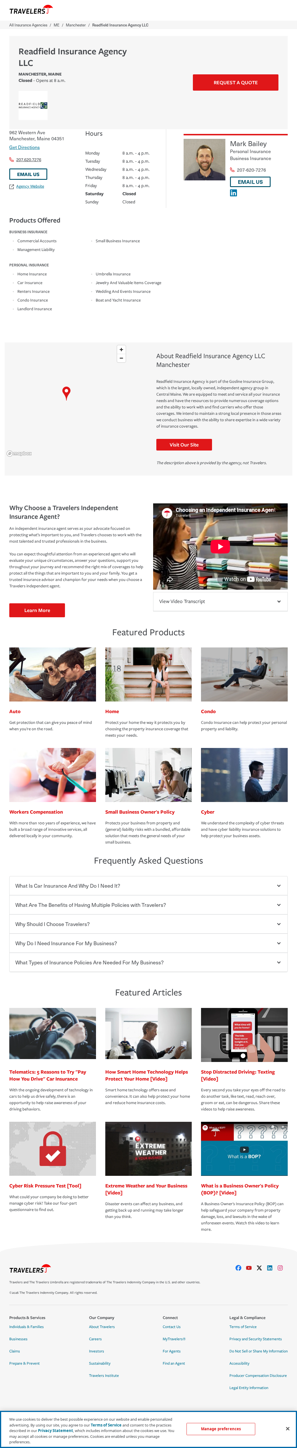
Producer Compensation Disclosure (258, 1375)
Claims (14, 1351)
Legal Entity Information (248, 1388)
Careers (95, 1339)
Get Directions (24, 146)
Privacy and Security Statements (255, 1339)
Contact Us (172, 1327)
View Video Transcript (182, 601)
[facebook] (241, 1268)
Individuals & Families (26, 1327)
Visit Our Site (184, 444)
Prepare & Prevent (24, 1363)
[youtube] (251, 1268)
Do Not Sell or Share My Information (258, 1351)
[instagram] (282, 1268)
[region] (66, 400)
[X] (261, 1268)
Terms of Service (243, 1327)
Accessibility (239, 1363)
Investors (96, 1351)
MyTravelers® (174, 1339)
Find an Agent (174, 1363)
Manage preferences (221, 1428)
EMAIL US (28, 174)
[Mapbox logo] (19, 453)
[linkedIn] (272, 1268)
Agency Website (30, 186)
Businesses (18, 1339)
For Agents (172, 1351)
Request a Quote (236, 82)
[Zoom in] (121, 349)
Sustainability (100, 1363)
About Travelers (102, 1327)
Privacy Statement (55, 1430)
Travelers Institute (104, 1375)
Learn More (37, 610)
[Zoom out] (121, 358)
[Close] (287, 1428)
